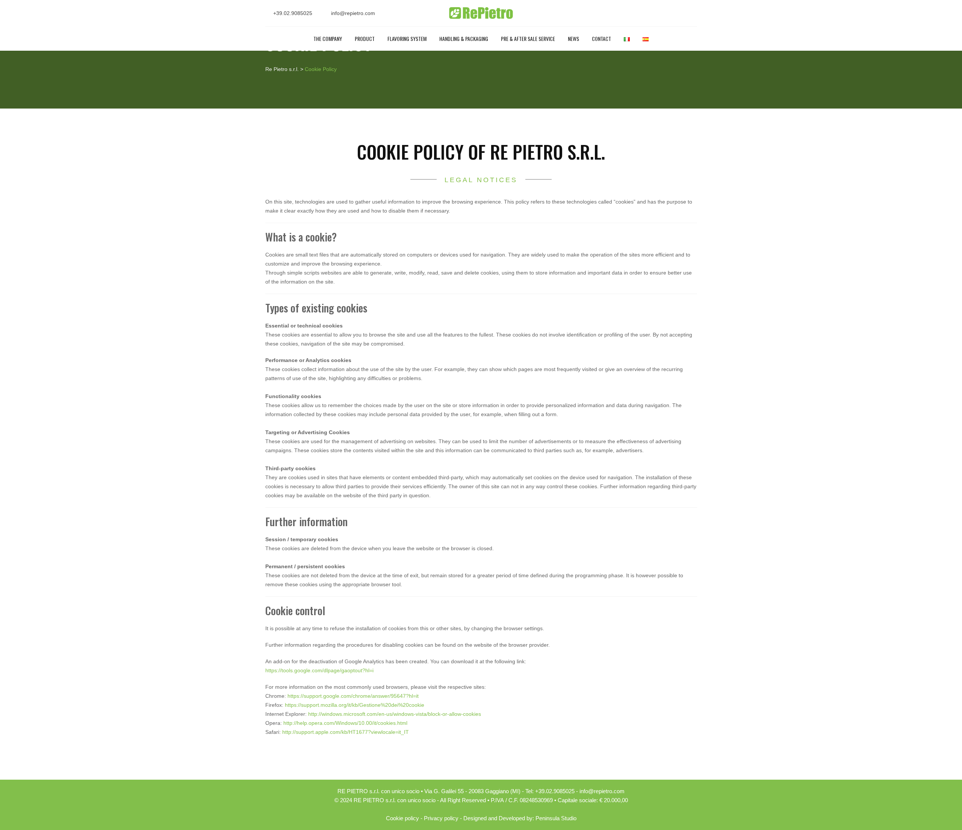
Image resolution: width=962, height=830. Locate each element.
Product (365, 38)
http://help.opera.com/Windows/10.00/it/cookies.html (345, 723)
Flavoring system (407, 38)
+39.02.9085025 (292, 13)
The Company (327, 38)
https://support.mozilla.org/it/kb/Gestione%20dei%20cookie (353, 705)
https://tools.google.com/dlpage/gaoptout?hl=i (319, 670)
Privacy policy (441, 818)
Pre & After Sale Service (528, 38)
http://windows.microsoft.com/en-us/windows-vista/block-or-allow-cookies (394, 714)
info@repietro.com (353, 13)
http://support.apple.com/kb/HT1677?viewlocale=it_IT (345, 732)
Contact (601, 38)
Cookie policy (402, 818)
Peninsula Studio (555, 818)
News (573, 38)
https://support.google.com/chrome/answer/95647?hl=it (353, 696)
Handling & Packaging (463, 38)
